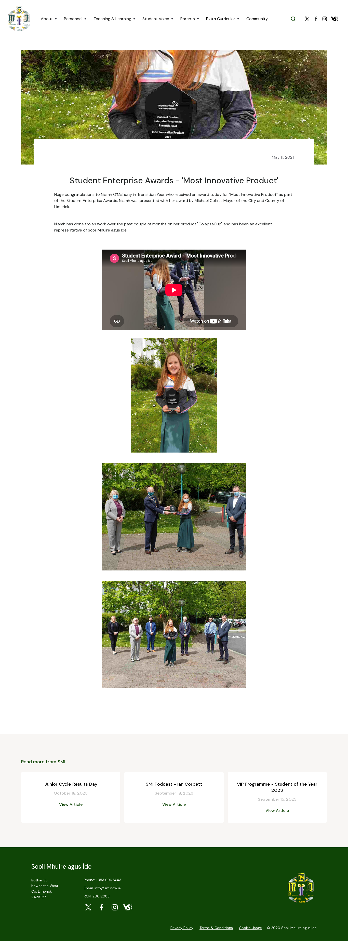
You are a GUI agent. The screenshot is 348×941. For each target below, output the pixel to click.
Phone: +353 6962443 (102, 880)
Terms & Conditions (216, 927)
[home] (19, 19)
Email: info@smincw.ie (102, 888)
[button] (49, 19)
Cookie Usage (250, 927)
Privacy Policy (181, 927)
